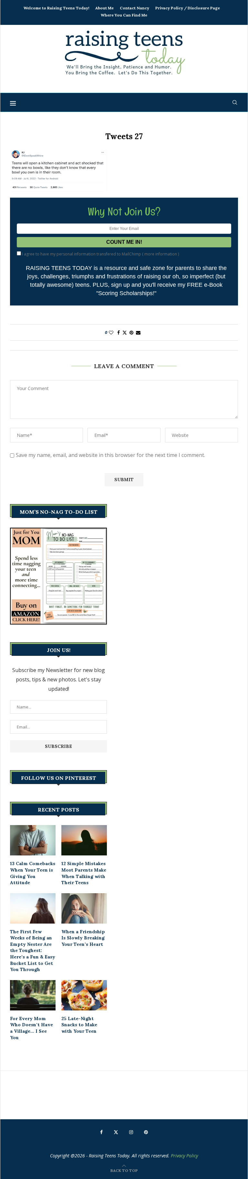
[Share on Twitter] (124, 332)
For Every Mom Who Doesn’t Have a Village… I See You (31, 1028)
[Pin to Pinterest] (131, 332)
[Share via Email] (138, 332)
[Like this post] (111, 332)
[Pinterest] (146, 1132)
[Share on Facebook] (118, 332)
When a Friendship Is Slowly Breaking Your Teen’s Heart (83, 938)
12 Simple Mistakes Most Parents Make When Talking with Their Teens (83, 873)
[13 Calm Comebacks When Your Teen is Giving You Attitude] (33, 840)
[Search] (235, 102)
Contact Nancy (134, 7)
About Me (104, 7)
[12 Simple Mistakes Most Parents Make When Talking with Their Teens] (84, 840)
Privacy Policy (184, 1156)
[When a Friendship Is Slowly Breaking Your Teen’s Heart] (84, 908)
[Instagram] (131, 1132)
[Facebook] (101, 1132)
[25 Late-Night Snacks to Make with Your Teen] (84, 995)
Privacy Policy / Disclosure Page (187, 7)
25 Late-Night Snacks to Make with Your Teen (79, 1025)
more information (160, 254)
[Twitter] (116, 1132)
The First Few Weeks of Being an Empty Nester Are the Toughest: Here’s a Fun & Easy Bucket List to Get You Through (32, 951)
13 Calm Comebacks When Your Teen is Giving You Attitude (32, 873)
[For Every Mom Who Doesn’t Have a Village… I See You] (33, 995)
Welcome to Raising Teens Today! (56, 7)
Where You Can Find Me (124, 15)
